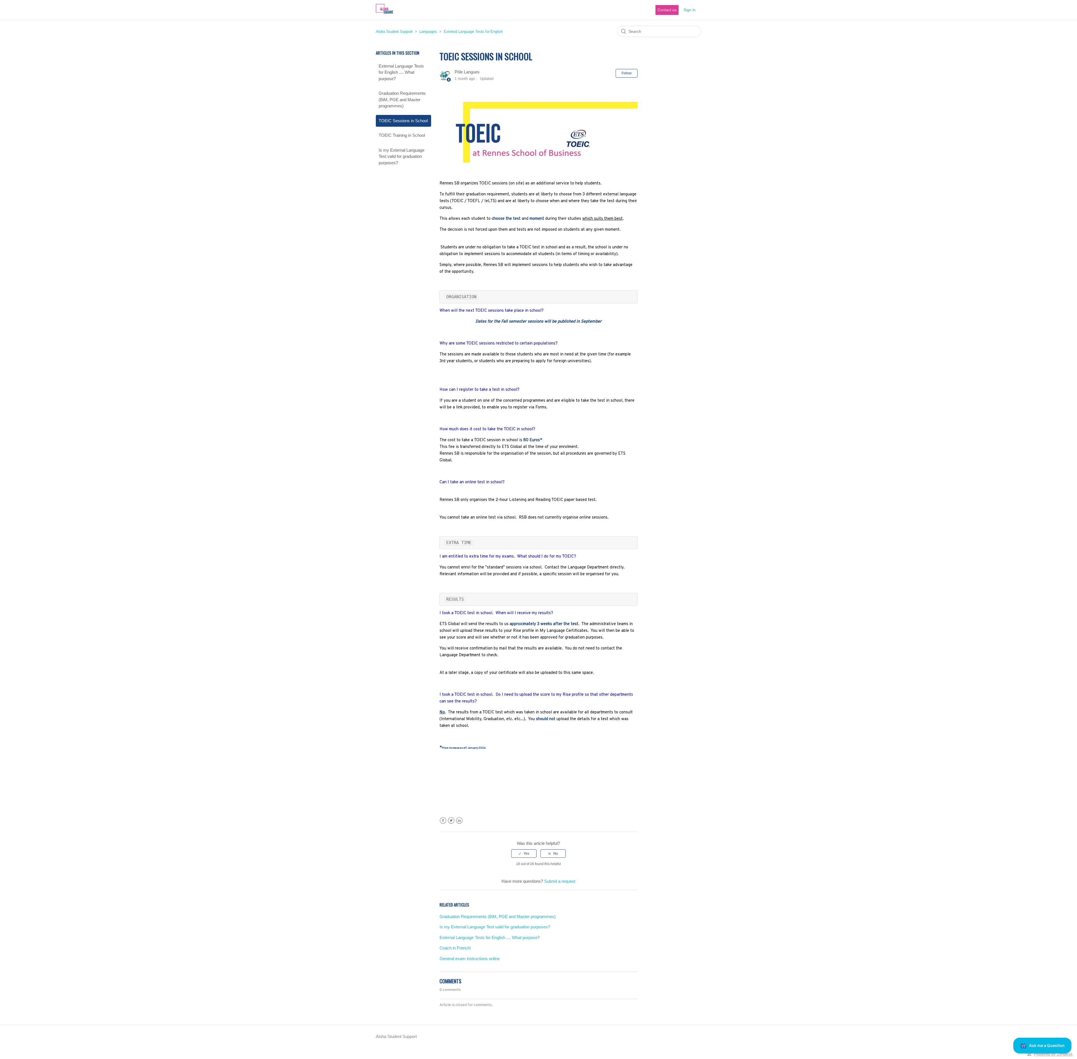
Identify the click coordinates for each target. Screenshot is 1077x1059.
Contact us (666, 10)
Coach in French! (455, 947)
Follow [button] (627, 73)
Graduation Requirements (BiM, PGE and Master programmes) (402, 99)
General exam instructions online (469, 958)
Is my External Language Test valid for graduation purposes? (401, 156)
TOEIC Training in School (402, 135)
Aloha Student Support (394, 31)
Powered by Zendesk (1053, 1054)
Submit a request (559, 881)
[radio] (524, 853)
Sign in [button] (690, 10)
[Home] (384, 12)
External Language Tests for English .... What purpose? (401, 72)
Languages (428, 31)
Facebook (443, 820)
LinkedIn (459, 820)
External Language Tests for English (473, 31)
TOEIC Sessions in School (403, 120)
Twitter (451, 820)
